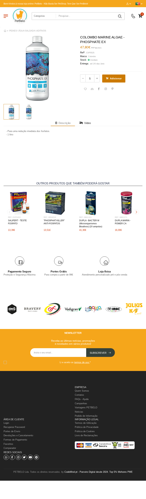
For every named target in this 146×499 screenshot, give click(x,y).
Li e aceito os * (75, 362)
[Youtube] (30, 457)
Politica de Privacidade (86, 427)
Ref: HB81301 (85, 217)
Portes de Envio (12, 431)
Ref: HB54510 (50, 217)
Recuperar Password (14, 427)
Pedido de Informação (86, 416)
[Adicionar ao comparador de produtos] (92, 89)
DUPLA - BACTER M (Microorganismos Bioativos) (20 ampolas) (90, 223)
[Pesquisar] (120, 16)
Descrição (64, 122)
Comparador (10, 448)
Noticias (79, 411)
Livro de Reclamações (86, 435)
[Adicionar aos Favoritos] (85, 89)
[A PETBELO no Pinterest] (36, 457)
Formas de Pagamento (15, 439)
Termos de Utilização (86, 423)
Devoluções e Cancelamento (18, 435)
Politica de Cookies (85, 431)
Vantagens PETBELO (86, 407)
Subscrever (98, 352)
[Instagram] (18, 457)
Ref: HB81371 (121, 217)
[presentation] (9, 212)
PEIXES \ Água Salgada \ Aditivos (27, 31)
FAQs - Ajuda (81, 399)
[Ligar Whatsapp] (6, 457)
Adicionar (116, 78)
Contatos (79, 395)
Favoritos (8, 444)
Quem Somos (82, 390)
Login (6, 423)
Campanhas (81, 403)
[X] (24, 457)
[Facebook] (12, 457)
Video (87, 122)
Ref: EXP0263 (14, 217)
